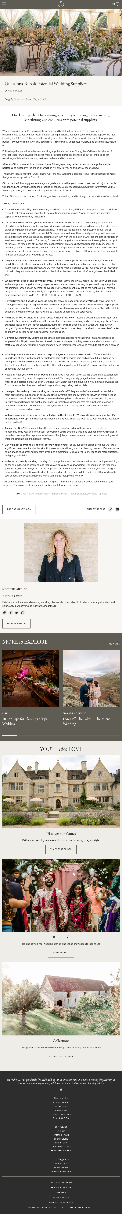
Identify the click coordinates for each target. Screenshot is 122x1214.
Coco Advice (27, 493)
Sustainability (61, 1198)
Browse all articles (19, 509)
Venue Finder (61, 1103)
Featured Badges (61, 1151)
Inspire (82, 713)
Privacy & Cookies (61, 1188)
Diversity (61, 1193)
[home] (61, 4)
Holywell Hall (39, 99)
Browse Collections (61, 1056)
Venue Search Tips (61, 1114)
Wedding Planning (78, 493)
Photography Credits (61, 1203)
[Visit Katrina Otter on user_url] (4, 613)
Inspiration (60, 1111)
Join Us (61, 1131)
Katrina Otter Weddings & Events (51, 493)
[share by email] (117, 509)
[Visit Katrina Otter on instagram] (22, 613)
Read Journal (61, 953)
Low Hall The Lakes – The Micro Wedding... (86, 721)
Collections (61, 1107)
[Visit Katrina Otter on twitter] (16, 613)
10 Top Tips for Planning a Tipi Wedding (24, 721)
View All (114, 644)
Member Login (61, 1135)
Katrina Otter (15, 91)
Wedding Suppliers (97, 493)
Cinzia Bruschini (22, 99)
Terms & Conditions (61, 1183)
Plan (5, 713)
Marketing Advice (61, 1147)
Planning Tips (61, 1118)
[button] (4, 4)
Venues (73, 713)
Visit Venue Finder (61, 849)
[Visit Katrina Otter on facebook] (10, 613)
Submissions (61, 1139)
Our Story (61, 1143)
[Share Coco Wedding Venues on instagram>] (61, 1089)
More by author (16, 624)
